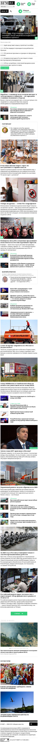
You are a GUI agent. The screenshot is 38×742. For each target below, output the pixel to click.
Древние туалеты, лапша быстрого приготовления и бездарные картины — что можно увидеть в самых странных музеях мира (23, 298)
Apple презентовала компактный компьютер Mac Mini (21, 412)
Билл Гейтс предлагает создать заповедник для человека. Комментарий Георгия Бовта (21, 117)
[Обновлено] (19, 426)
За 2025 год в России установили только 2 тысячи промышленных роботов (17, 553)
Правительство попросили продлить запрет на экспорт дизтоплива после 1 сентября (23, 522)
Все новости (5, 68)
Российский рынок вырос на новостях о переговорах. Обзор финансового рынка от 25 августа (18, 596)
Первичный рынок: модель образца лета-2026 (18, 487)
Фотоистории (5, 661)
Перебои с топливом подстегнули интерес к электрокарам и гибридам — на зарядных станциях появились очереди (18, 96)
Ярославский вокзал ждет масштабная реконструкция (23, 500)
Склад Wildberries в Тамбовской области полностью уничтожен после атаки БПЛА (17, 384)
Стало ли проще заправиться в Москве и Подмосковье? (16, 346)
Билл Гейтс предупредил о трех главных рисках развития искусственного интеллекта (21, 290)
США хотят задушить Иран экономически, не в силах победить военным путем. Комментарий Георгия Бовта (23, 508)
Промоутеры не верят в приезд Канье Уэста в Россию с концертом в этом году (23, 515)
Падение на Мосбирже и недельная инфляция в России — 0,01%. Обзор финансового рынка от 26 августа (22, 265)
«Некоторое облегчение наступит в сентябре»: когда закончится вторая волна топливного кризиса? (19, 35)
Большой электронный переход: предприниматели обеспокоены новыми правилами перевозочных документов (22, 258)
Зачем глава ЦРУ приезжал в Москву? (15, 451)
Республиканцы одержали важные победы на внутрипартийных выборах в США (23, 420)
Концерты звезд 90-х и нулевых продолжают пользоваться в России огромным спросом (18, 241)
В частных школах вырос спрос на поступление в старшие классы (14, 166)
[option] (19, 635)
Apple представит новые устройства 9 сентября (18, 45)
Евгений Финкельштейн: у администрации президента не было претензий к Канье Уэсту (23, 406)
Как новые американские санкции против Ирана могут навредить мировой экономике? (21, 110)
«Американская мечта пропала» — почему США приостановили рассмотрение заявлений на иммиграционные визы (22, 314)
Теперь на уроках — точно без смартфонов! (18, 204)
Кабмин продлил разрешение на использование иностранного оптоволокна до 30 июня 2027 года (21, 307)
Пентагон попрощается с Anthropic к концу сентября (22, 397)
